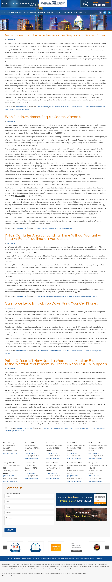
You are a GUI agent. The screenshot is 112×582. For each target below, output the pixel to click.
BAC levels (50, 428)
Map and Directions (10, 453)
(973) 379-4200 (30, 453)
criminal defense (43, 107)
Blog (36, 558)
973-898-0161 (100, 4)
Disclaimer (5, 576)
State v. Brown (53, 228)
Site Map (14, 576)
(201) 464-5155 (93, 453)
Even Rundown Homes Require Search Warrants (43, 117)
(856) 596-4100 (72, 476)
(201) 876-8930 (8, 476)
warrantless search (22, 109)
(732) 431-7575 (72, 453)
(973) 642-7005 (51, 453)
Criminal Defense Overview (65, 558)
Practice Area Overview (47, 558)
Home (10, 558)
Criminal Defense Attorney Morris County (62, 107)
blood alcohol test (81, 428)
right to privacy (91, 351)
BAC (45, 428)
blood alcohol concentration (64, 428)
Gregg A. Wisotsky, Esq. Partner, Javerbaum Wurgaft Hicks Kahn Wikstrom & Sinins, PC (34, 573)
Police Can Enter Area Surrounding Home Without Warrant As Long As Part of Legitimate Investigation (53, 237)
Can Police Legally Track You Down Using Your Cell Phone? (51, 303)
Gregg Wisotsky (27, 558)
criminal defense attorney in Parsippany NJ (63, 296)
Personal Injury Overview (84, 558)
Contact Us (98, 558)
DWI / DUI (29, 428)
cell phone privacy (44, 351)
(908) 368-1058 (30, 473)
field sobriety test (95, 428)
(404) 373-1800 (93, 476)
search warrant (10, 109)
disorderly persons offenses (95, 107)
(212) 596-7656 (51, 473)
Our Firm (17, 558)
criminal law (81, 107)
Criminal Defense (20, 107)
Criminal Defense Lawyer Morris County (63, 351)
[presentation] (5, 547)
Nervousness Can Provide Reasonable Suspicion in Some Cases (55, 35)
